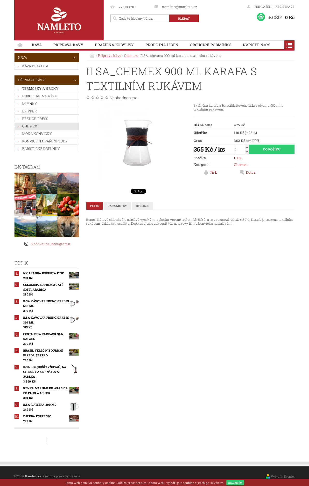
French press (35, 118)
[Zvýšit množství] (247, 147)
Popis (94, 206)
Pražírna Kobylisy (114, 44)
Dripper (29, 111)
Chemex (29, 126)
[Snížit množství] (247, 151)
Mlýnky (29, 103)
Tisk (213, 172)
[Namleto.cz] (59, 20)
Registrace (285, 6)
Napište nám (256, 44)
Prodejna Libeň (162, 44)
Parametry (117, 206)
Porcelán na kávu (39, 96)
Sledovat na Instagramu (50, 244)
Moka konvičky (37, 133)
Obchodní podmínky (210, 44)
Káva (37, 44)
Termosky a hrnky (40, 88)
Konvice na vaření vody (45, 141)
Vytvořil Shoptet (283, 476)
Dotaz (250, 172)
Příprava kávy (68, 44)
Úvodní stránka (20, 45)
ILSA (238, 157)
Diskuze (142, 206)
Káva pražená (35, 66)
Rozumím (235, 483)
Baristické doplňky (41, 148)
